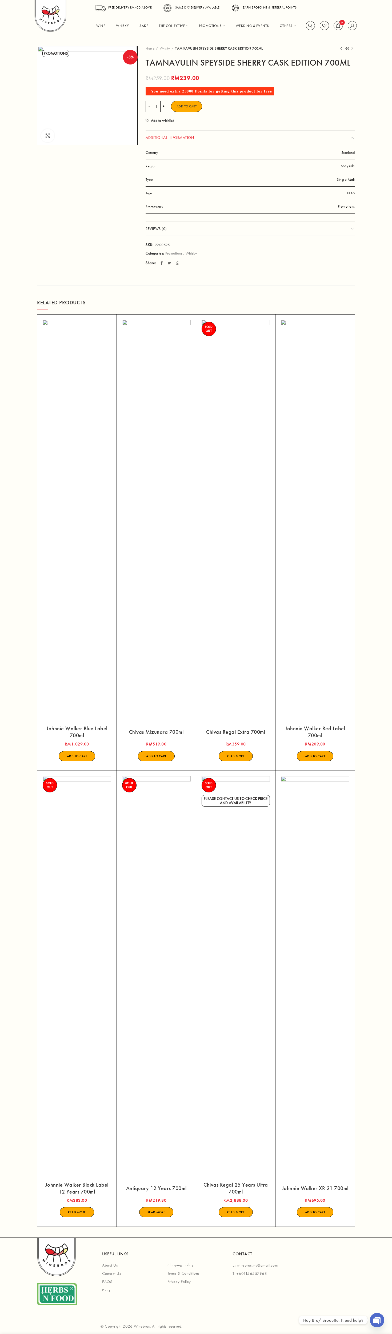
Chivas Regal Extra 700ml (235, 731)
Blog (106, 1290)
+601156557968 (252, 1273)
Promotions (173, 253)
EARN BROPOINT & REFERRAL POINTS (270, 7)
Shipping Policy (180, 1265)
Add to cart (187, 106)
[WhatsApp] (178, 263)
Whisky (165, 48)
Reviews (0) (156, 228)
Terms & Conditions (183, 1273)
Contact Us (111, 1273)
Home (150, 48)
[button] (77, 756)
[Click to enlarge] (47, 135)
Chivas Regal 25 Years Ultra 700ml (235, 1188)
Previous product (341, 48)
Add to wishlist (162, 120)
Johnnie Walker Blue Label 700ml (76, 732)
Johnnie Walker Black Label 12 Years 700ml (77, 1188)
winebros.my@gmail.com (257, 1265)
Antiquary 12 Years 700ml (156, 1188)
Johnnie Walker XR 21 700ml (315, 1188)
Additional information (170, 137)
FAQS (107, 1281)
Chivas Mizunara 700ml (156, 731)
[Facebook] (162, 263)
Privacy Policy (179, 1281)
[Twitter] (170, 263)
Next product (352, 48)
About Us (110, 1265)
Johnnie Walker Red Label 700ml (315, 732)
